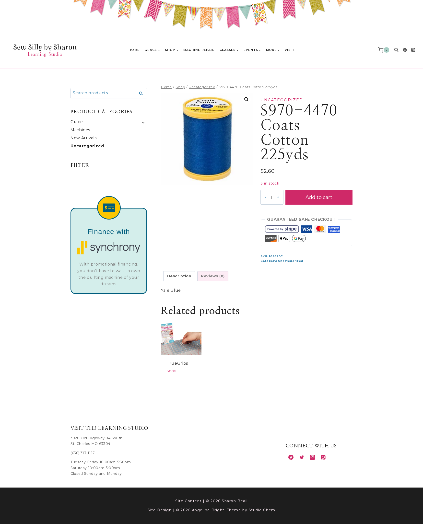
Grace (76, 121)
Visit (289, 50)
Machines (80, 130)
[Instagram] (413, 50)
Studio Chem (262, 510)
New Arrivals (83, 138)
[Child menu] (142, 122)
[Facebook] (405, 50)
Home (134, 50)
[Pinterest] (323, 457)
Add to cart (319, 197)
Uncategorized (281, 100)
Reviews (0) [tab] (213, 276)
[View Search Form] (396, 50)
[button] (246, 99)
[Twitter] (301, 457)
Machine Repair (199, 50)
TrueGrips (177, 363)
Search (142, 93)
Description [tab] (179, 276)
